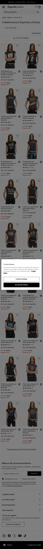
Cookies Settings (21, 279)
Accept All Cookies (21, 285)
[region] (21, 274)
